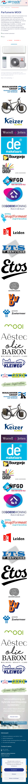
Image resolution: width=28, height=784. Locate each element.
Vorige (10, 40)
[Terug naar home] (11, 2)
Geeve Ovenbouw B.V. (8, 738)
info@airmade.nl (20, 722)
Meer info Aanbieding (6, 78)
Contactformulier (8, 722)
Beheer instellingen (14, 778)
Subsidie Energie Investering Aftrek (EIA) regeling (14, 740)
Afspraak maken (14, 716)
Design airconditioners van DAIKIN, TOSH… (13, 736)
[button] (26, 2)
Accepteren (14, 769)
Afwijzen (14, 774)
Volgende (16, 40)
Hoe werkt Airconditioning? (9, 742)
